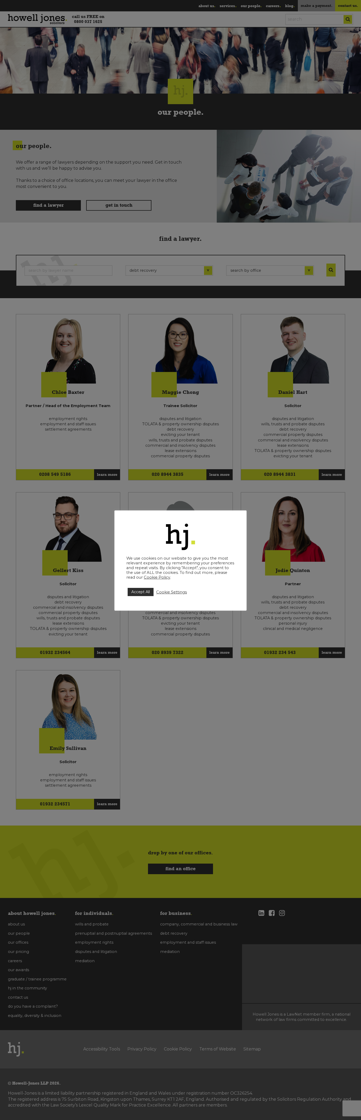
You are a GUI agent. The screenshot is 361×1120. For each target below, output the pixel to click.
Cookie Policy (157, 577)
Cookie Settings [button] (171, 592)
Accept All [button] (140, 591)
